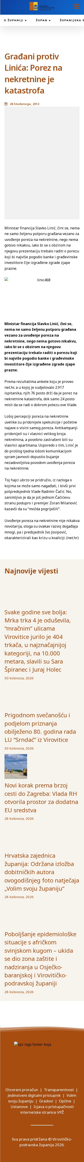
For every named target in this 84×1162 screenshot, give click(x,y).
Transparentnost (59, 1089)
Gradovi (46, 1101)
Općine (65, 1101)
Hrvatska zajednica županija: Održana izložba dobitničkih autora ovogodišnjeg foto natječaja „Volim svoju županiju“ (41, 871)
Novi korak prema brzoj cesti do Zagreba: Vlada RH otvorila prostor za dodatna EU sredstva (41, 797)
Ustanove (19, 1106)
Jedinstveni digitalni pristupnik (34, 1095)
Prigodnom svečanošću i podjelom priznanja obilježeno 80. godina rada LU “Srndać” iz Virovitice (40, 727)
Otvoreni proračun (21, 1089)
